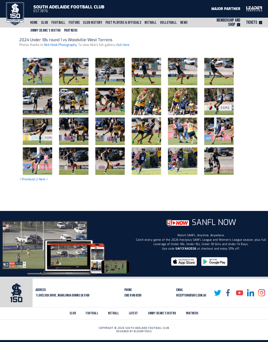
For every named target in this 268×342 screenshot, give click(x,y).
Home (34, 22)
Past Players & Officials (123, 22)
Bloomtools (143, 331)
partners (192, 313)
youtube (239, 292)
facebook (228, 292)
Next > (43, 179)
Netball (151, 22)
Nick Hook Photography (60, 45)
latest (133, 313)
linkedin (250, 292)
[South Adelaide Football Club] (15, 14)
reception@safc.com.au (191, 295)
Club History (92, 22)
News (184, 22)
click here (122, 45)
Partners (71, 30)
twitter (217, 292)
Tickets (251, 22)
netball (113, 313)
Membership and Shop (228, 22)
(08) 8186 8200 (132, 295)
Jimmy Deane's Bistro (45, 30)
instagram (261, 292)
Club (44, 22)
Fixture (74, 22)
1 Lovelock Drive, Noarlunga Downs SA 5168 (62, 295)
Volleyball (168, 22)
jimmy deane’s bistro (162, 313)
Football (58, 22)
